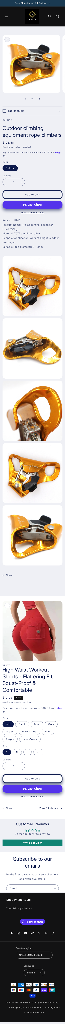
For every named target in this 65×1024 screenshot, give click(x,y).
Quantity (7, 175)
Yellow (10, 168)
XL (38, 752)
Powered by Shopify (32, 1002)
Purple (10, 739)
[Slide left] (25, 98)
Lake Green (30, 739)
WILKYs (18, 1002)
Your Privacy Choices (19, 908)
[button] (6, 16)
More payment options (32, 212)
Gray (51, 724)
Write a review (32, 842)
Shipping (6, 147)
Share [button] (9, 575)
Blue (37, 724)
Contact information (34, 1012)
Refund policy (52, 1002)
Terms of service (33, 1007)
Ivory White (29, 731)
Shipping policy (52, 1007)
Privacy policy (15, 1007)
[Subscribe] (55, 888)
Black (22, 724)
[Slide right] (39, 98)
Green (10, 731)
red (8, 724)
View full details (49, 808)
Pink (47, 731)
